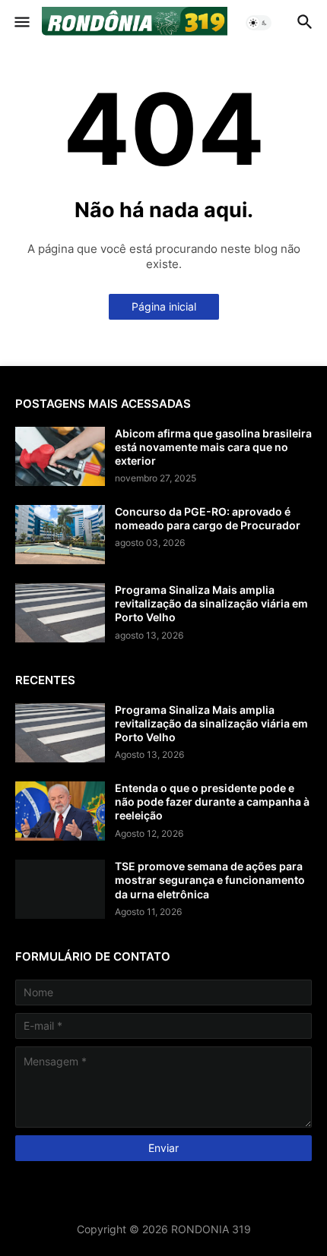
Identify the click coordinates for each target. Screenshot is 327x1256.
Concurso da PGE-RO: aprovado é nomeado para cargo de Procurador (207, 518)
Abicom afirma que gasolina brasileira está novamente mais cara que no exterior (213, 447)
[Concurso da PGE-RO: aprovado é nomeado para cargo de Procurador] (60, 534)
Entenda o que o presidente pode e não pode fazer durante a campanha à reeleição (212, 801)
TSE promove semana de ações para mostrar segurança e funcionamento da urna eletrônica (210, 880)
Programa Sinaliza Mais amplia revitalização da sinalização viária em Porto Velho (211, 603)
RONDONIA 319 (211, 1229)
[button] (21, 23)
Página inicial (164, 306)
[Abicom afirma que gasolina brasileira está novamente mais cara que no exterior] (60, 456)
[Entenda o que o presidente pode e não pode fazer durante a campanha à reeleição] (60, 811)
